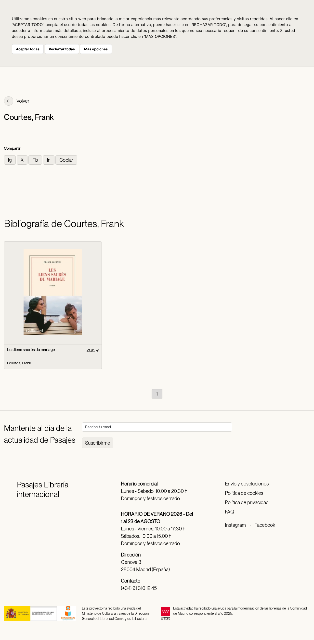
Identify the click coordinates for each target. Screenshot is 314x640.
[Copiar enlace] (66, 159)
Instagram (235, 525)
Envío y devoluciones (247, 484)
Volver (22, 101)
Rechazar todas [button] (62, 49)
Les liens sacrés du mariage (31, 349)
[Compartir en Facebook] (35, 159)
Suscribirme (97, 443)
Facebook (265, 525)
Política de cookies (244, 493)
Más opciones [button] (96, 49)
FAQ (229, 512)
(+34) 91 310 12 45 (139, 588)
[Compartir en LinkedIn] (49, 159)
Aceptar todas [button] (27, 49)
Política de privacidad (247, 502)
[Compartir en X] (22, 159)
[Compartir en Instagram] (10, 159)
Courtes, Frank (19, 363)
